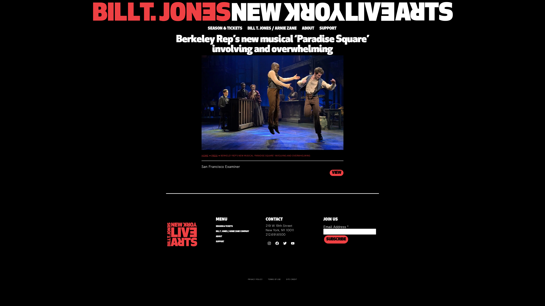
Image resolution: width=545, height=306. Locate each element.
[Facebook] (277, 243)
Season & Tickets (224, 226)
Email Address (336, 227)
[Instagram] (269, 243)
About (219, 237)
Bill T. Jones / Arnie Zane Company (232, 231)
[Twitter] (284, 243)
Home (205, 155)
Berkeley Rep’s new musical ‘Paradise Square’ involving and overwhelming (272, 45)
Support (220, 242)
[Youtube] (292, 243)
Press (214, 155)
